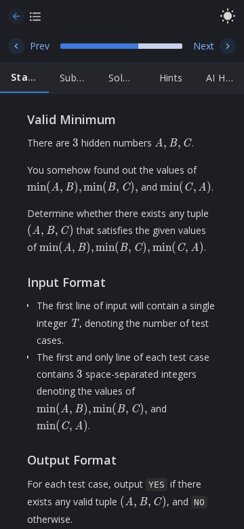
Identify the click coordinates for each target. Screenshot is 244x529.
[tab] (24, 78)
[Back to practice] (16, 16)
